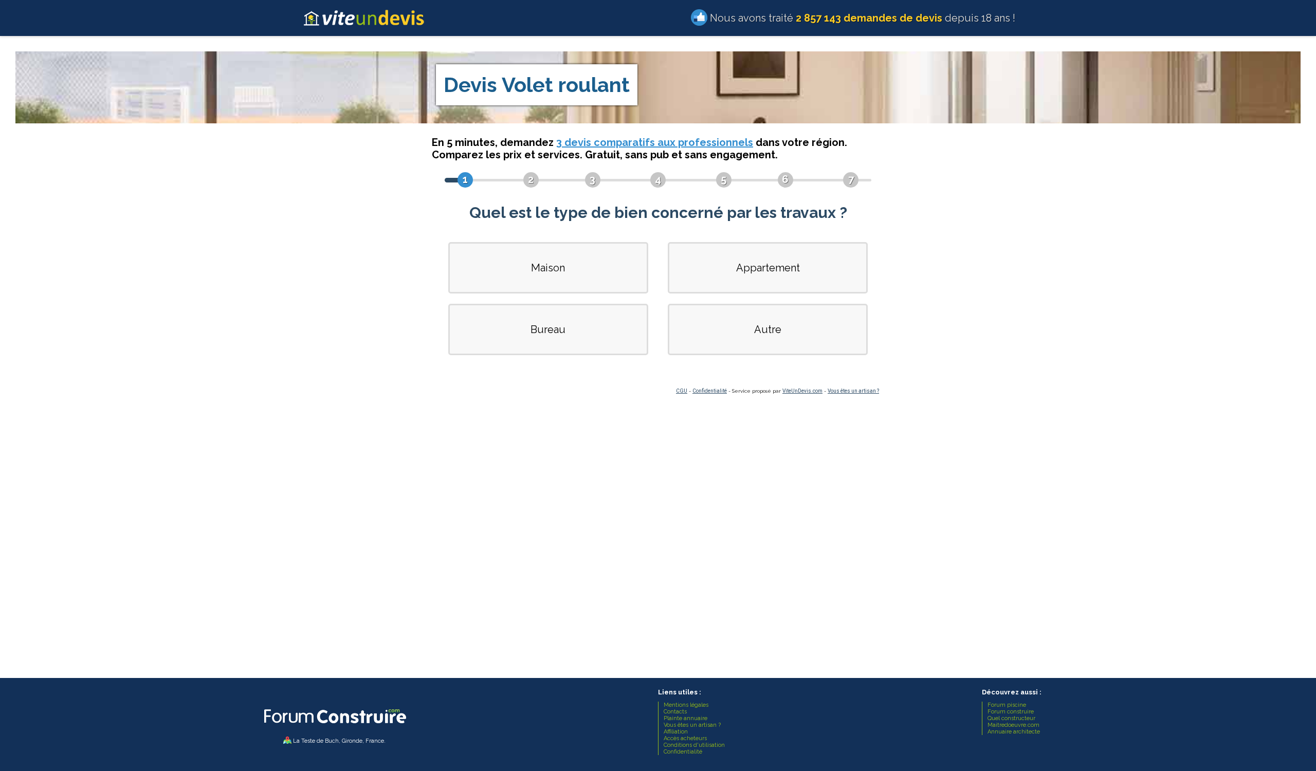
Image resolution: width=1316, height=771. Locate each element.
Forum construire (1011, 711)
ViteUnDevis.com (802, 391)
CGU (681, 391)
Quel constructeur (1011, 718)
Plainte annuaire (685, 718)
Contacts (675, 711)
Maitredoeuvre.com (1013, 725)
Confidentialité (709, 391)
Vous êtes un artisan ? (853, 391)
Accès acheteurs (685, 738)
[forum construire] (334, 726)
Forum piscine (1007, 705)
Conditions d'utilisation (694, 745)
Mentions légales (686, 705)
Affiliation (676, 731)
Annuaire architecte (1014, 731)
